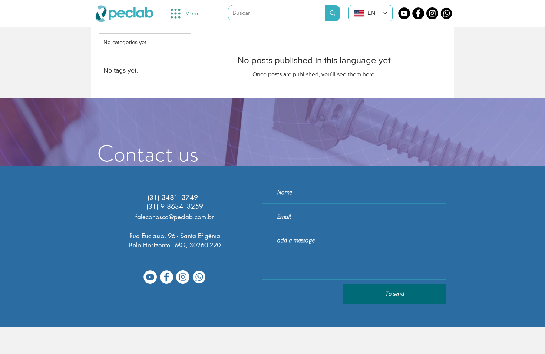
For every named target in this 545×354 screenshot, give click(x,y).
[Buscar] (332, 13)
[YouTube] (404, 13)
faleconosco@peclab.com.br (174, 217)
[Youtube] (150, 277)
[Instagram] (432, 13)
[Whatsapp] (446, 13)
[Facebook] (418, 13)
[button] (185, 13)
